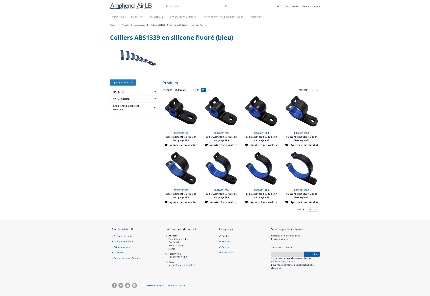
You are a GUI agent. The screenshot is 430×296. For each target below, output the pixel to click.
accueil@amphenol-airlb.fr (181, 265)
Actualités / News (122, 247)
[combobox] (196, 6)
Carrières (118, 252)
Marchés (226, 241)
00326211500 (181, 190)
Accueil (113, 25)
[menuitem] (119, 17)
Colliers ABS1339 (157, 25)
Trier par (167, 89)
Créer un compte (311, 6)
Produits (125, 25)
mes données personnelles (291, 260)
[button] (181, 145)
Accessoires (140, 25)
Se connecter (292, 6)
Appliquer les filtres (123, 82)
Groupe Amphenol (123, 241)
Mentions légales (176, 285)
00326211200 (221, 132)
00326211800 (301, 190)
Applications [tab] (121, 98)
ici (280, 268)
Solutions (226, 247)
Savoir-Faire (228, 252)
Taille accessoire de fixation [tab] (126, 107)
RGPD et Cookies (155, 285)
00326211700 (261, 190)
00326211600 (221, 190)
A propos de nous (123, 235)
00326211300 (261, 132)
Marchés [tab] (118, 91)
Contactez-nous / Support (127, 258)
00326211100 (181, 132)
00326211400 (301, 132)
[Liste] (209, 90)
